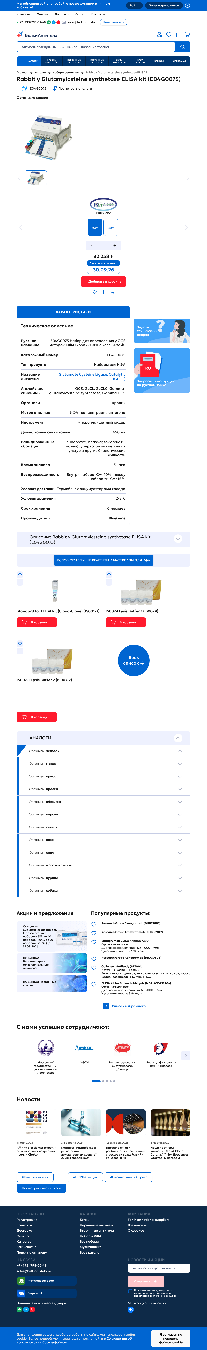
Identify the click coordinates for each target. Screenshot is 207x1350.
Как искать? (26, 1247)
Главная (22, 72)
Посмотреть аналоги (75, 88)
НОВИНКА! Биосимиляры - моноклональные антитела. (36, 963)
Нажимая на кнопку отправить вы (155, 1293)
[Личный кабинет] (159, 35)
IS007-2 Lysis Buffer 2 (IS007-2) (44, 680)
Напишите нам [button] (113, 22)
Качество (23, 14)
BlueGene (103, 213)
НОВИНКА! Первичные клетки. (39, 983)
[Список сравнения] (178, 35)
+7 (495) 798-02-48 (32, 1265)
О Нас (79, 14)
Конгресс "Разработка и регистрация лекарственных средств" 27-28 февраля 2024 (79, 1153)
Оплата (42, 14)
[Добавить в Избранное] (94, 291)
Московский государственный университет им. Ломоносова (43, 1044)
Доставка (62, 14)
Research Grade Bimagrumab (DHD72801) (130, 923)
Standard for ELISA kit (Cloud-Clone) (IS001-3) (58, 611)
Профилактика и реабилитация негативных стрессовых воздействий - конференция (125, 1153)
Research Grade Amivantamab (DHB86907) (132, 932)
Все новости (137, 1225)
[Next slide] (185, 1055)
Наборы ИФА (90, 1236)
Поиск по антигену (32, 1252)
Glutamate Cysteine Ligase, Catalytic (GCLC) (92, 376)
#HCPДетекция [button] (85, 1177)
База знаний (140, 61)
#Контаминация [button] (35, 1177)
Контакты (98, 14)
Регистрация (27, 1220)
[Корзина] (103, 281)
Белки (85, 1220)
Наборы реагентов (51, 61)
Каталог (40, 72)
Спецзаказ (179, 61)
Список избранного (129, 1006)
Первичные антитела (74, 61)
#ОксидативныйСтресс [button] (128, 1177)
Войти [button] (134, 5)
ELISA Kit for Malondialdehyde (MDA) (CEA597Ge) (136, 983)
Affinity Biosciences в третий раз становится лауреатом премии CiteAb (36, 1151)
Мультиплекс (90, 1247)
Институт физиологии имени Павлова (159, 1042)
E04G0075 (38, 88)
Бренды (159, 61)
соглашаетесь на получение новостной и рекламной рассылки (155, 1294)
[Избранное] (169, 35)
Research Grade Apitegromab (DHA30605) (131, 957)
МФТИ (72, 1038)
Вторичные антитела (97, 61)
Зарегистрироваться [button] (164, 5)
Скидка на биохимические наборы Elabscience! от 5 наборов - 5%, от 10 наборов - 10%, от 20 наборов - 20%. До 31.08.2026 (40, 936)
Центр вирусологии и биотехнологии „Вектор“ (121, 1042)
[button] (96, 1081)
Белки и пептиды (119, 61)
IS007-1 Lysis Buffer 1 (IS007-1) (132, 611)
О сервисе (136, 1230)
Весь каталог (90, 1252)
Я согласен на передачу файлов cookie (171, 1338)
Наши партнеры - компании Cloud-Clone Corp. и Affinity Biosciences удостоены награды (169, 1153)
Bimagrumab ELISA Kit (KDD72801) (126, 941)
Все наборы (89, 1241)
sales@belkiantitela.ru (83, 22)
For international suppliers (148, 1220)
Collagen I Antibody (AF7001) (121, 966)
